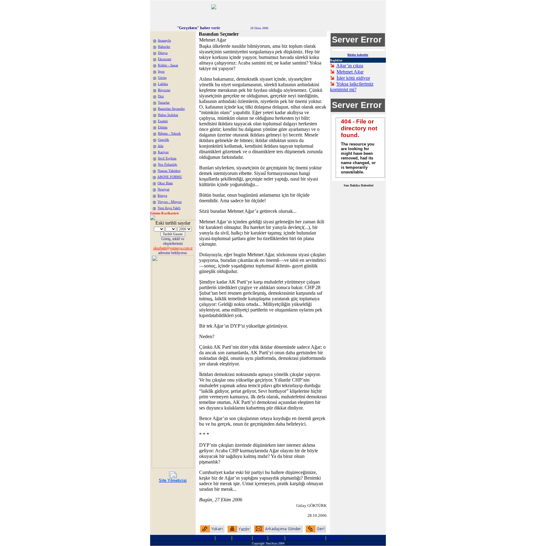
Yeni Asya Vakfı (169, 208)
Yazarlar (164, 102)
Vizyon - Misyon (170, 202)
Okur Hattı (165, 183)
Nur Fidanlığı (167, 164)
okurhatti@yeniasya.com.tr (173, 248)
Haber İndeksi (168, 115)
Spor (161, 71)
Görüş (162, 77)
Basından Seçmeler (171, 108)
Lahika (163, 84)
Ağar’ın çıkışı (349, 65)
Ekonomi (164, 59)
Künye (162, 195)
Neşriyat (163, 189)
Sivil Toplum (167, 158)
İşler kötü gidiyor (353, 78)
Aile (160, 146)
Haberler (164, 46)
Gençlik (163, 139)
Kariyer (163, 152)
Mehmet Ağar (350, 71)
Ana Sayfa (203, 537)
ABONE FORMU (169, 177)
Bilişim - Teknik (169, 133)
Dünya (163, 53)
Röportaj (164, 90)
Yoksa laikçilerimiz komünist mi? (351, 86)
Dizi (161, 96)
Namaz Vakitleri (169, 170)
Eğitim (163, 127)
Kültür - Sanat (168, 65)
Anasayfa (164, 40)
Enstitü (163, 121)
